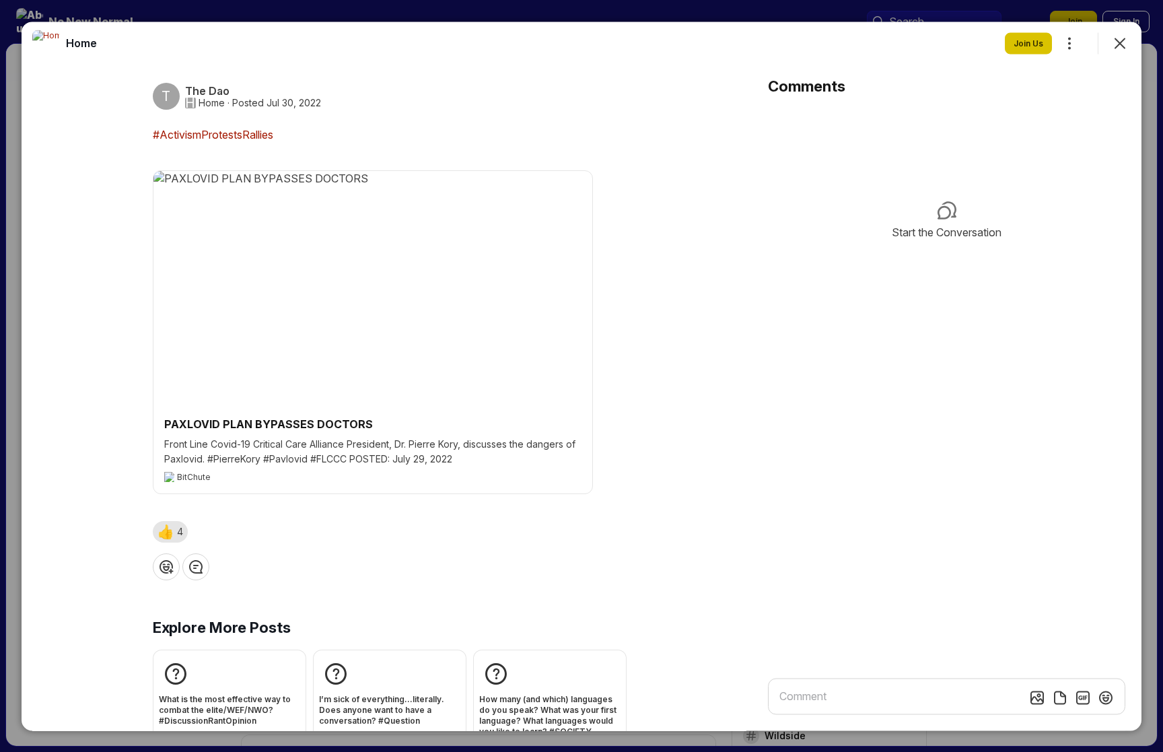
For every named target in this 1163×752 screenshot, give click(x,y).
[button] (170, 531)
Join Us (1028, 43)
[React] (166, 566)
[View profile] (45, 43)
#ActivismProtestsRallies (213, 134)
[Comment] (195, 566)
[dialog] (581, 376)
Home (212, 102)
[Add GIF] (1083, 697)
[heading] (81, 42)
